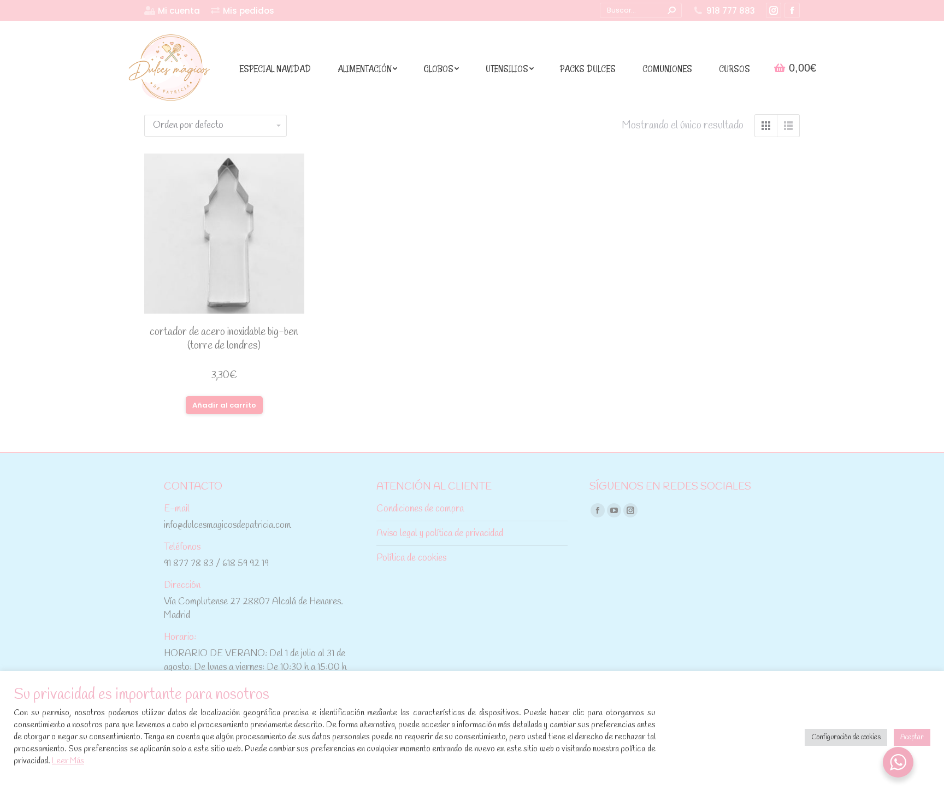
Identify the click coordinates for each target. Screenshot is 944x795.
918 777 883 (730, 10)
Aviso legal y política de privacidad (439, 533)
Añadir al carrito (224, 405)
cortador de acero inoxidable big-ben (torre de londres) (224, 339)
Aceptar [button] (912, 737)
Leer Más (68, 761)
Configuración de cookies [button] (846, 737)
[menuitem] (172, 10)
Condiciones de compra (420, 509)
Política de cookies (411, 558)
